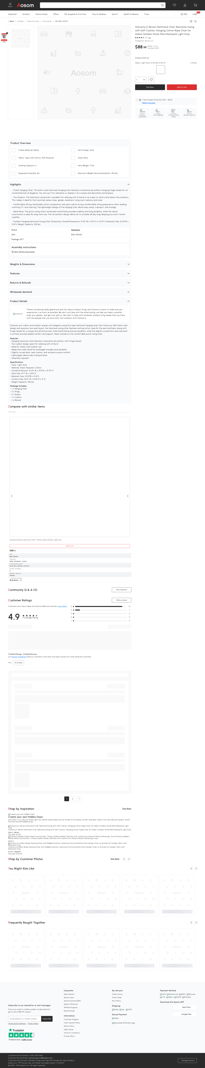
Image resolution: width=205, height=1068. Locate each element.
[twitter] (31, 999)
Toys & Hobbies (99, 14)
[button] (69, 184)
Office (56, 14)
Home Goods (42, 14)
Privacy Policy (33, 1024)
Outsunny (75, 230)
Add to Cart (182, 87)
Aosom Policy (69, 1026)
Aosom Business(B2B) (72, 1001)
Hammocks (47, 21)
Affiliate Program (71, 1007)
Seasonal (12, 14)
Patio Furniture (33, 21)
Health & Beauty (131, 14)
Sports (115, 14)
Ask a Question (121, 590)
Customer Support (71, 1019)
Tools (146, 14)
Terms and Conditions (17, 1024)
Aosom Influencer (71, 1004)
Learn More (62, 606)
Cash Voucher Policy (72, 1023)
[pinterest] (26, 999)
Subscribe (47, 1019)
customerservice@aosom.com (40, 1058)
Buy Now (150, 87)
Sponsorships (69, 1011)
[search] (162, 5)
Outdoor (26, 14)
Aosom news (69, 998)
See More (126, 808)
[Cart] (195, 5)
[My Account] (185, 5)
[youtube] (20, 999)
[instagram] (15, 999)
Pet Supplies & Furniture (75, 14)
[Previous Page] (60, 798)
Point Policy (116, 1001)
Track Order (117, 998)
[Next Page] (79, 798)
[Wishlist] (174, 5)
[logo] (25, 5)
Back (12, 21)
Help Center (69, 1030)
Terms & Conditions (72, 1033)
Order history (117, 994)
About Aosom (69, 994)
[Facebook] (10, 999)
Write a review (121, 600)
